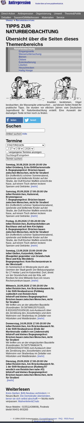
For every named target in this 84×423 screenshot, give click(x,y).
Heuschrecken (26, 67)
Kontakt (42, 419)
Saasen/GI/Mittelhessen (26, 17)
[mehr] (34, 186)
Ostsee (22, 59)
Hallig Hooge (26, 70)
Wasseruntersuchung (30, 54)
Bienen (22, 56)
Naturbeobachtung (25, 20)
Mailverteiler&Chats (28, 401)
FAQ (61, 419)
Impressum (52, 419)
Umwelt (58, 13)
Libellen (23, 65)
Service (60, 17)
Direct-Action (8, 13)
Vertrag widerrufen (43, 421)
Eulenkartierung (27, 62)
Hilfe (24, 134)
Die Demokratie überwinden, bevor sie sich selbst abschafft (28, 397)
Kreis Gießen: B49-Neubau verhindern (26, 393)
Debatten (6, 17)
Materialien (48, 17)
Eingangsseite (26, 51)
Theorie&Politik (73, 13)
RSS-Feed (69, 419)
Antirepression (25, 13)
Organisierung (43, 13)
